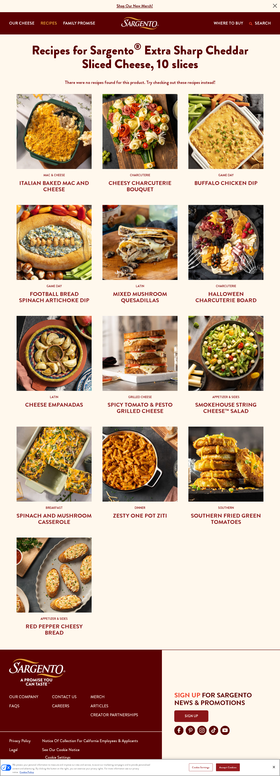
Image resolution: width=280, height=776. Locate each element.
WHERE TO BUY (228, 23)
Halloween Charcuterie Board (226, 297)
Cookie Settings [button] (57, 757)
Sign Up (191, 716)
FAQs (14, 706)
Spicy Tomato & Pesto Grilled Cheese (140, 408)
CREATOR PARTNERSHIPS (114, 715)
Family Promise (79, 23)
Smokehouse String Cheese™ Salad (226, 408)
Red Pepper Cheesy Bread (54, 629)
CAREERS (60, 706)
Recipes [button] (49, 23)
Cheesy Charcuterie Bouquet (140, 186)
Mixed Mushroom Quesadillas (140, 297)
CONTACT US (64, 697)
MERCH (97, 697)
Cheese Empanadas (54, 405)
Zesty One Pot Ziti (140, 516)
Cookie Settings (201, 767)
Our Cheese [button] (21, 23)
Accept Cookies (228, 767)
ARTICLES (99, 706)
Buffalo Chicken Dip (226, 183)
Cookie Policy (27, 772)
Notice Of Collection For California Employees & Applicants (90, 741)
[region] (140, 767)
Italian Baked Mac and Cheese (54, 186)
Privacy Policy (20, 741)
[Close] (275, 6)
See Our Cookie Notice (61, 750)
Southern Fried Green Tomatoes (226, 519)
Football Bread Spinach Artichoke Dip (54, 297)
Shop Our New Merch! (135, 6)
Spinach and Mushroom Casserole (54, 519)
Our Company (23, 697)
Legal (13, 750)
